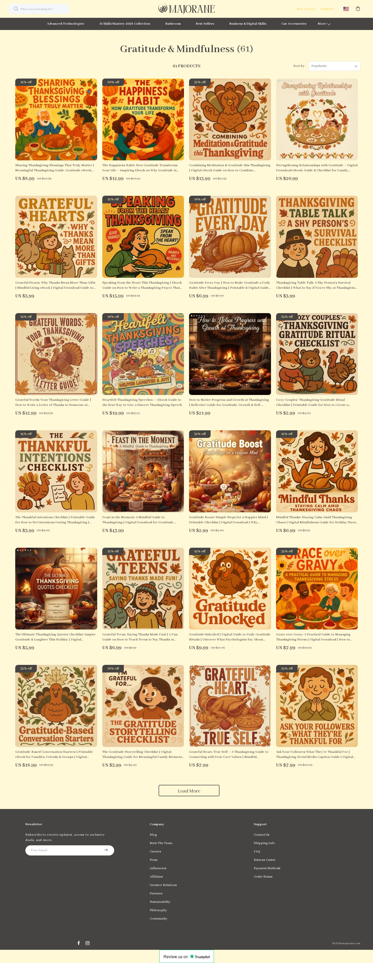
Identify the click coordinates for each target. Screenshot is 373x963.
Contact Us (261, 835)
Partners (156, 893)
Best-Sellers (205, 24)
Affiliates (156, 877)
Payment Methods (267, 868)
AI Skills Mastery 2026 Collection (124, 24)
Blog (153, 835)
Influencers (158, 868)
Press (154, 860)
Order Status (263, 877)
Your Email (38, 850)
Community (158, 918)
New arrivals (306, 9)
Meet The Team (161, 843)
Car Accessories (293, 24)
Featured (326, 9)
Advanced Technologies (65, 24)
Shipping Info (264, 843)
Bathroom (173, 24)
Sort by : (299, 66)
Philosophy (158, 910)
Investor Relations (163, 885)
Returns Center (265, 860)
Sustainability (160, 902)
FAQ (257, 851)
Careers (155, 851)
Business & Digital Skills (247, 24)
